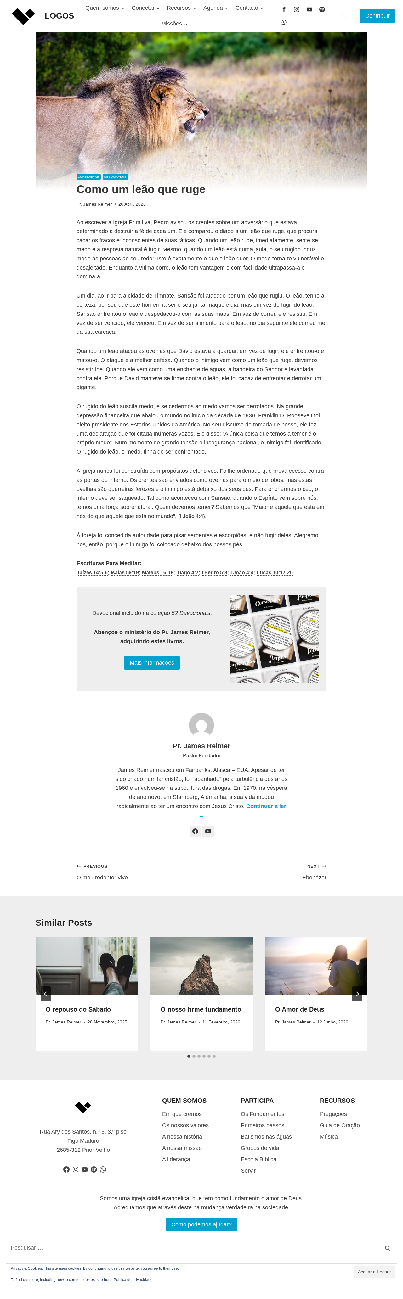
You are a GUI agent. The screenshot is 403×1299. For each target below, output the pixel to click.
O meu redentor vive (102, 872)
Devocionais (115, 176)
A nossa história (182, 1137)
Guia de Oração (340, 1125)
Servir (248, 1171)
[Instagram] (296, 9)
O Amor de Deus (299, 1009)
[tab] (188, 1056)
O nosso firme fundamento (201, 1009)
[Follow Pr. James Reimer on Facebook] (195, 831)
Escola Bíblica (258, 1159)
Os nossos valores (185, 1125)
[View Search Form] (344, 15)
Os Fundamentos (262, 1114)
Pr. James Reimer (94, 204)
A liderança (176, 1159)
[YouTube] (309, 9)
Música (329, 1137)
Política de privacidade (133, 1280)
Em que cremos (182, 1114)
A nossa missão (182, 1148)
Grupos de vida (260, 1148)
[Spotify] (322, 9)
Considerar (88, 176)
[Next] (357, 993)
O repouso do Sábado (78, 1009)
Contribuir (377, 16)
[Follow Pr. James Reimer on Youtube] (208, 831)
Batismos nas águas (266, 1137)
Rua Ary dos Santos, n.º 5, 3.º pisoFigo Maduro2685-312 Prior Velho (83, 1141)
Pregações (333, 1114)
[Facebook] (284, 9)
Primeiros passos (262, 1125)
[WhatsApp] (284, 22)
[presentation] (87, 966)
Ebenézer (314, 872)
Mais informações (152, 663)
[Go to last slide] (46, 993)
